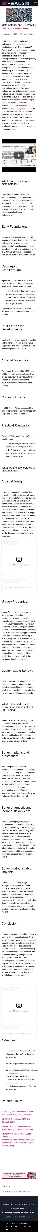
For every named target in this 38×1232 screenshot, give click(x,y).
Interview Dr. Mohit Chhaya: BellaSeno (18, 1140)
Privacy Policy (28, 1204)
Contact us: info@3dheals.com (18, 1217)
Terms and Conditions (11, 1204)
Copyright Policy (17, 1209)
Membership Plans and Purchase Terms (18, 1213)
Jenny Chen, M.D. (11, 34)
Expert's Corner (21, 29)
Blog (12, 29)
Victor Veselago (26, 283)
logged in (14, 1191)
